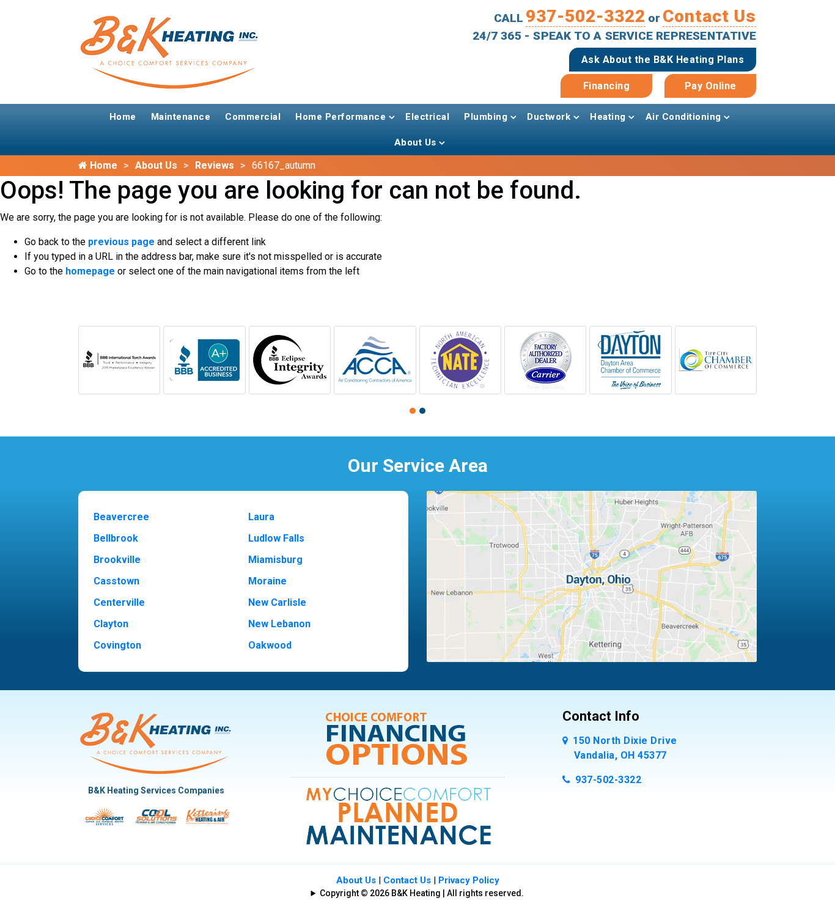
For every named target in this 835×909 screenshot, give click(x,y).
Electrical (427, 116)
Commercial (253, 116)
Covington (117, 645)
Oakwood (270, 645)
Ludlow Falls (276, 538)
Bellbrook (116, 538)
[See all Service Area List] (592, 575)
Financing (606, 86)
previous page (121, 242)
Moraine (267, 581)
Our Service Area (418, 465)
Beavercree (121, 517)
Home (122, 116)
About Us (415, 142)
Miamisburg (275, 559)
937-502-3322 (586, 16)
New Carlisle (277, 602)
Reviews (214, 165)
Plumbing (485, 116)
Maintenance (181, 116)
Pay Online (711, 86)
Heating (608, 116)
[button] (413, 411)
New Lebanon (279, 624)
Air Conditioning (683, 116)
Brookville (117, 559)
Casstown (116, 581)
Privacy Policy (468, 880)
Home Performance (340, 116)
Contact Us (709, 16)
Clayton (111, 624)
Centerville (119, 602)
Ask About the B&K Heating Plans (663, 59)
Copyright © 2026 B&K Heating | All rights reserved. (422, 893)
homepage (90, 271)
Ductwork (548, 116)
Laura (261, 517)
